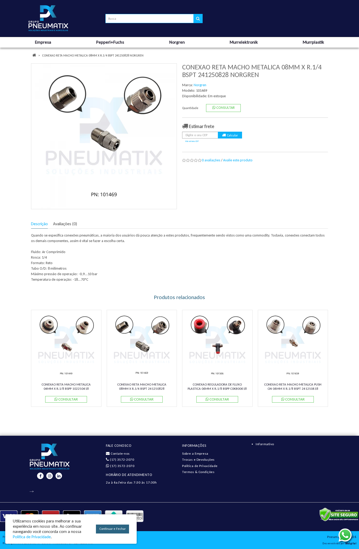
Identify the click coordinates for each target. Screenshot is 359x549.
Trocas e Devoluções (198, 459)
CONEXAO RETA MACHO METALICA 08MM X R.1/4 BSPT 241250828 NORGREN (92, 55)
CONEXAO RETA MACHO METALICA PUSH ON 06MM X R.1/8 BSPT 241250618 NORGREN (292, 388)
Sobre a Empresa (195, 453)
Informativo (265, 444)
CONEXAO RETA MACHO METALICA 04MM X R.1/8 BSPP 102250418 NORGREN (66, 388)
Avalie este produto (238, 160)
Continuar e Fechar (112, 529)
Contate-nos (120, 453)
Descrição (39, 223)
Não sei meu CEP (192, 141)
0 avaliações (211, 160)
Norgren (200, 85)
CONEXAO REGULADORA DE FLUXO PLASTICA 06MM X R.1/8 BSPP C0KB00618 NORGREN (217, 388)
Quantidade (190, 108)
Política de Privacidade (200, 466)
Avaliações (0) (65, 223)
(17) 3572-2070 (121, 459)
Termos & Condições (198, 472)
